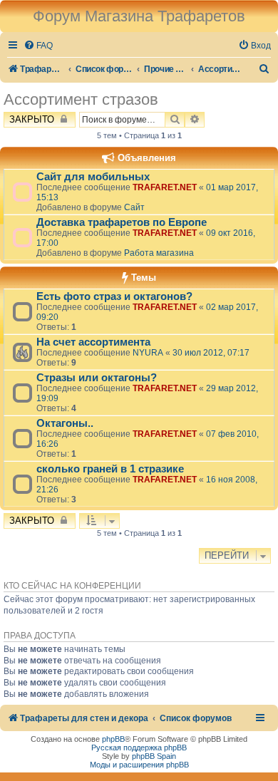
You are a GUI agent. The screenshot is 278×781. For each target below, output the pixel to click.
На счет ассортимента (93, 342)
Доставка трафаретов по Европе (121, 222)
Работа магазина (159, 253)
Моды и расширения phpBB (139, 764)
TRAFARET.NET (165, 187)
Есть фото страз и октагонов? (114, 296)
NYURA (148, 353)
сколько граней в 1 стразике (110, 469)
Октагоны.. (64, 423)
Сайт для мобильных (93, 176)
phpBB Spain (154, 756)
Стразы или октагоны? (96, 377)
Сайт (134, 207)
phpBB (113, 739)
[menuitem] (38, 46)
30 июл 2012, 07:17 (211, 353)
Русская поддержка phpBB (139, 747)
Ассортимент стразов (81, 99)
